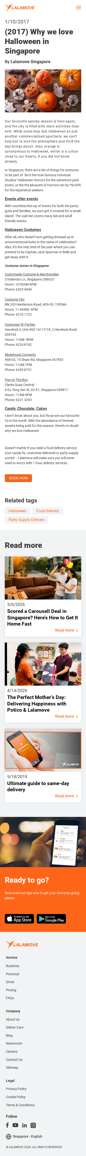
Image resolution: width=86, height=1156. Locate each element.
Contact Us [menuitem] (14, 1060)
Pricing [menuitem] (11, 990)
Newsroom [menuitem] (14, 1043)
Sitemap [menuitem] (12, 1067)
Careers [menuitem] (11, 1051)
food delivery (47, 511)
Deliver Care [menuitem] (14, 1027)
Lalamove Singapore (30, 61)
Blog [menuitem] (9, 1035)
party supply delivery (26, 519)
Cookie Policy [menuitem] (16, 1097)
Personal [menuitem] (12, 974)
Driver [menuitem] (10, 982)
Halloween (17, 511)
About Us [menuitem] (13, 1019)
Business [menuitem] (12, 966)
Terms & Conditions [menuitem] (20, 1105)
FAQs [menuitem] (10, 998)
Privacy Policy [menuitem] (16, 1089)
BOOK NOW (18, 478)
